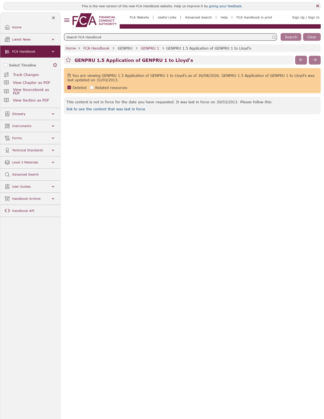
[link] (94, 20)
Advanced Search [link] (198, 17)
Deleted (79, 87)
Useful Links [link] (167, 17)
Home (71, 48)
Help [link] (224, 17)
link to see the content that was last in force (106, 109)
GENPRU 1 (150, 48)
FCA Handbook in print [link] (254, 17)
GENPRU (125, 48)
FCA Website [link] (139, 17)
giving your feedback (225, 6)
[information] (55, 65)
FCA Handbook (96, 48)
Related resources (111, 87)
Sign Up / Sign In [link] (306, 17)
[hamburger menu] (66, 20)
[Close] (317, 6)
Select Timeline (22, 65)
